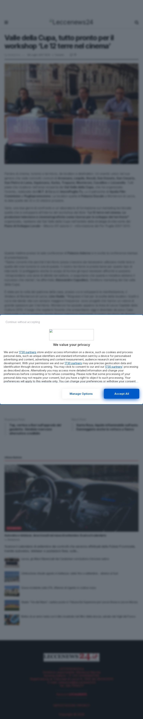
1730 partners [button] (27, 352)
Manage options (81, 393)
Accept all (121, 393)
